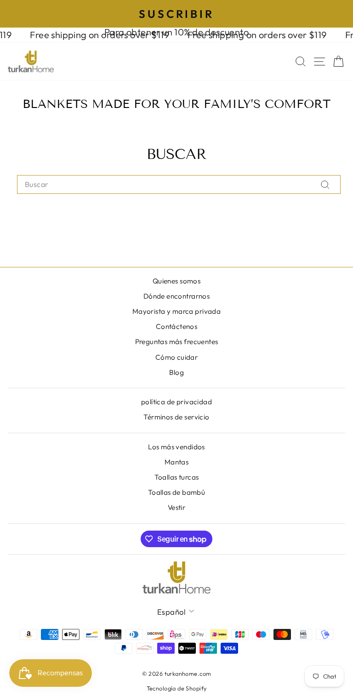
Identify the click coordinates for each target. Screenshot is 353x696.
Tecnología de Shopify (177, 688)
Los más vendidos (176, 446)
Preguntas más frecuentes (176, 341)
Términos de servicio (176, 417)
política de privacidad (176, 401)
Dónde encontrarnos (176, 296)
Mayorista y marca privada (176, 311)
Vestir (176, 507)
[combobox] (179, 184)
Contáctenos (177, 326)
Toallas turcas (176, 477)
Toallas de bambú (176, 492)
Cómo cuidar (176, 357)
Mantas (176, 462)
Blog (176, 372)
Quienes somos (176, 281)
